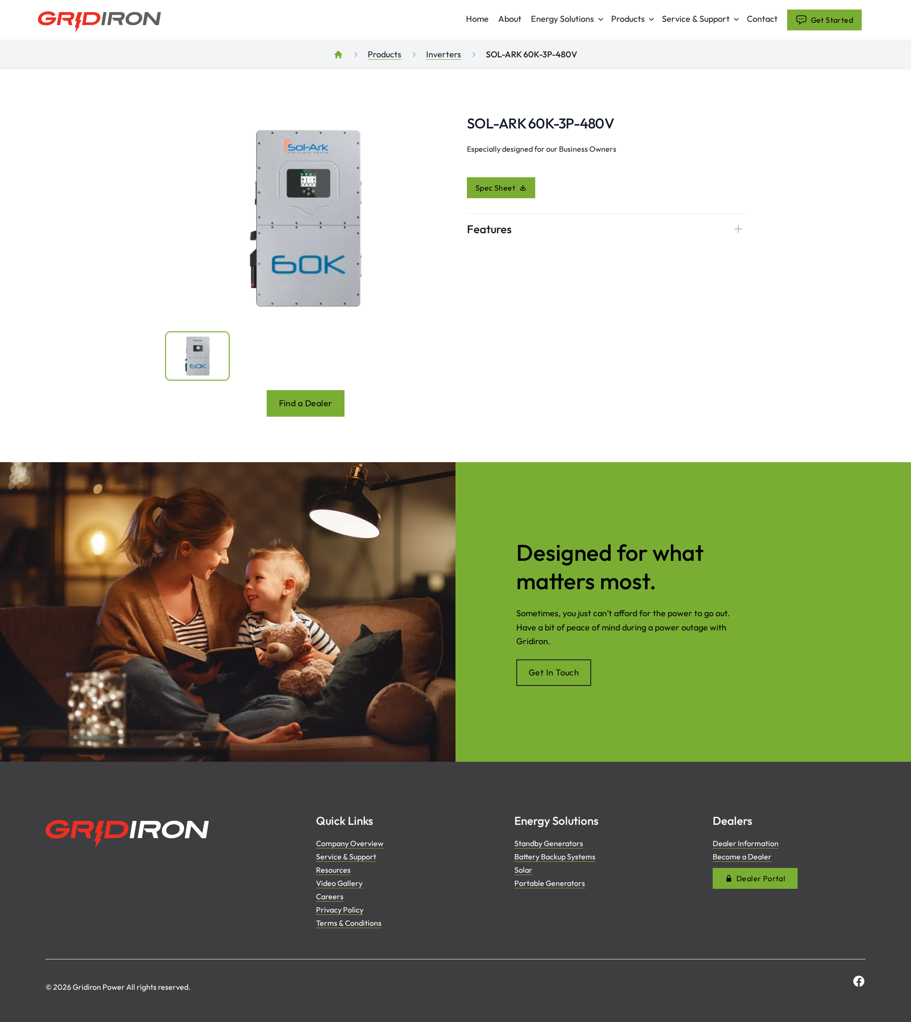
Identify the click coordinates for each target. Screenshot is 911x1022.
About (509, 19)
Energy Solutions (562, 18)
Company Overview (349, 843)
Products (628, 18)
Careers (330, 896)
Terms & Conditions (348, 923)
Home (477, 19)
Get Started (832, 20)
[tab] (197, 356)
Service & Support (696, 18)
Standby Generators (548, 843)
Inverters (443, 54)
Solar (523, 870)
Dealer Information (746, 843)
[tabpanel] (305, 218)
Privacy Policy (339, 909)
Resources (333, 870)
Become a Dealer (742, 856)
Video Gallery (339, 883)
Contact (762, 19)
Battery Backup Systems (554, 856)
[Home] (338, 54)
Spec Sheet (495, 187)
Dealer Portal (760, 878)
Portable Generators (549, 883)
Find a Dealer (306, 403)
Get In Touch (554, 672)
